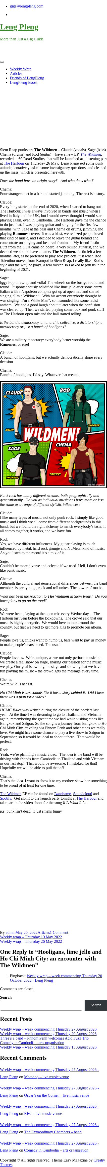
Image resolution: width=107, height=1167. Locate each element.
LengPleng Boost (23, 82)
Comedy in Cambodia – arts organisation (32, 1043)
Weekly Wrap (20, 69)
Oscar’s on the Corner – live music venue (56, 1095)
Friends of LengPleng (27, 78)
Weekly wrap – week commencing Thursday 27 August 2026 (48, 1029)
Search (6, 997)
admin (10, 932)
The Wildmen (90, 154)
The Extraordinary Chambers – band (53, 1132)
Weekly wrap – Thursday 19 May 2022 (31, 937)
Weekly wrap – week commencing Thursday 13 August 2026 (48, 1047)
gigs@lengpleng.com (26, 6)
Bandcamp (62, 794)
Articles (16, 73)
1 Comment (59, 932)
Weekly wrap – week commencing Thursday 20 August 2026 (48, 1034)
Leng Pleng (19, 26)
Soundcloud (82, 794)
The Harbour (14, 163)
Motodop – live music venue (46, 1077)
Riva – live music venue (43, 1113)
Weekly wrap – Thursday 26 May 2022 (31, 941)
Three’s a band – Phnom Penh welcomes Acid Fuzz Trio (44, 1038)
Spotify (5, 798)
